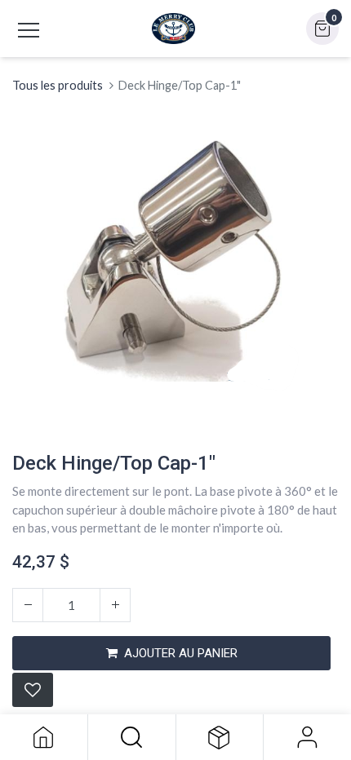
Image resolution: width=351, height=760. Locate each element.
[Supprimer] (27, 605)
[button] (132, 737)
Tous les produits (57, 85)
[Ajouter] (115, 605)
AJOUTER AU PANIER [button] (181, 653)
